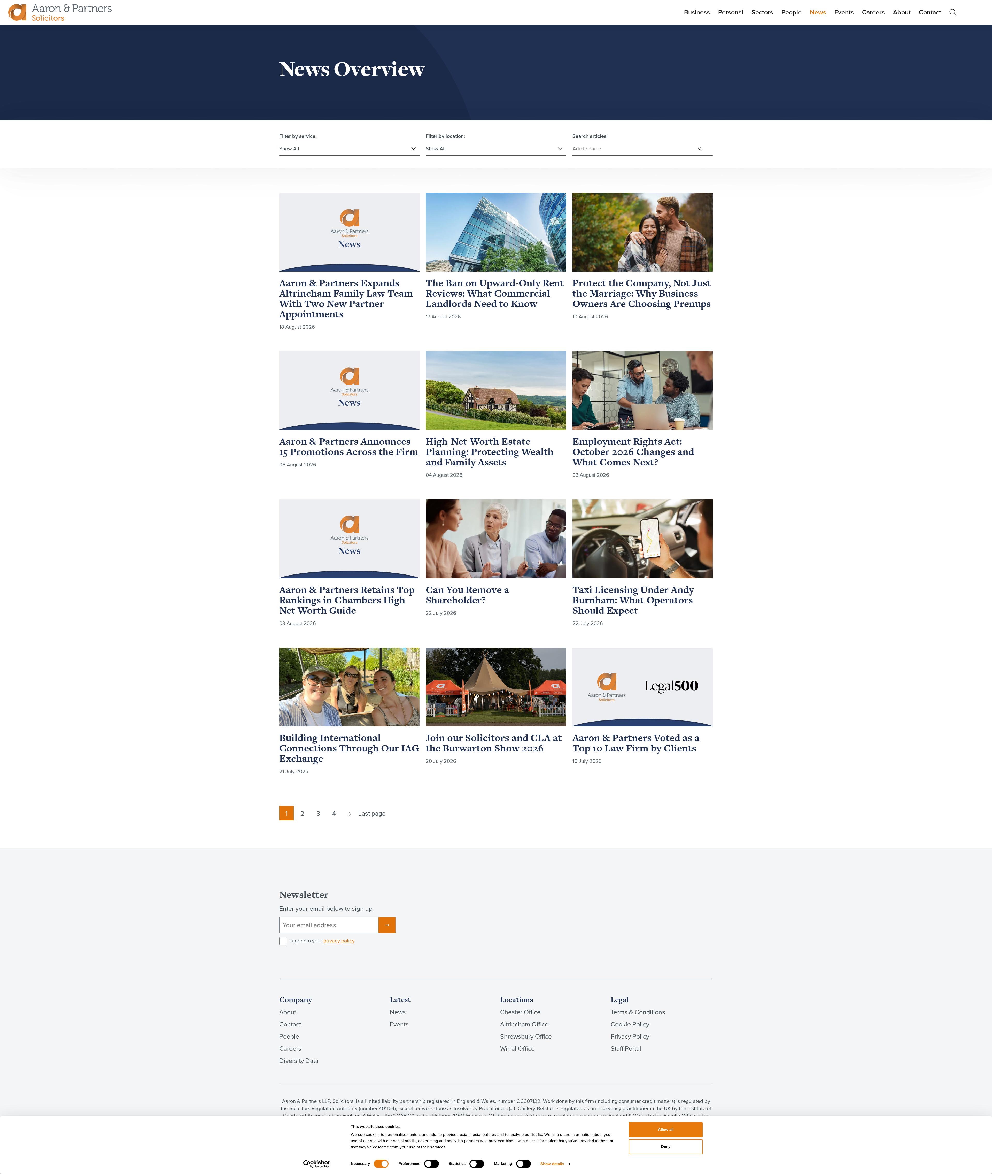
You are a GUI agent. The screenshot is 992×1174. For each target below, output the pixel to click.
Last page (372, 813)
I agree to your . (322, 940)
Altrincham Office (524, 1024)
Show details (552, 1164)
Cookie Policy (630, 1024)
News (818, 12)
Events (844, 12)
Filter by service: (298, 136)
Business (697, 12)
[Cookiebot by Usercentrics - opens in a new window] (316, 1164)
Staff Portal (626, 1048)
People (791, 12)
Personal (730, 12)
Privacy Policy (630, 1036)
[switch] (431, 1164)
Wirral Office (517, 1048)
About (902, 12)
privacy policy (338, 941)
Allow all (665, 1129)
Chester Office (520, 1012)
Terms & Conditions (638, 1012)
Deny (665, 1146)
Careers (873, 12)
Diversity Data (299, 1060)
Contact (930, 12)
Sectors (762, 12)
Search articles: (590, 136)
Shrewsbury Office (526, 1036)
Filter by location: (445, 136)
